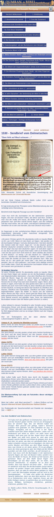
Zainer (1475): (6, 342)
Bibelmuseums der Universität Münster (15, 194)
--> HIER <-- (9, 410)
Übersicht (27, 130)
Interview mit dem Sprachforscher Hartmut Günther (27, 404)
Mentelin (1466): (7, 330)
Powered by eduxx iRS (44, 516)
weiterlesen (44, 130)
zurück (36, 130)
